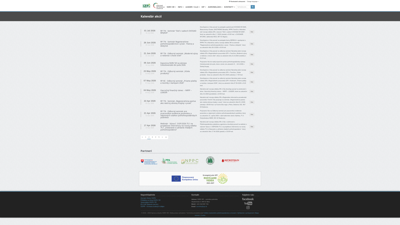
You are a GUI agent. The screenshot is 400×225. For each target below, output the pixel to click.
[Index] (147, 6)
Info (180, 7)
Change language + (253, 1)
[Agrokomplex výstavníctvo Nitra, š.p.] (230, 159)
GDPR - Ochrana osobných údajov (152, 206)
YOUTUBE (248, 203)
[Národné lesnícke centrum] (210, 160)
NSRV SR (171, 7)
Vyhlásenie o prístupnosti (245, 213)
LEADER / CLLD (192, 7)
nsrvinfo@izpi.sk (201, 206)
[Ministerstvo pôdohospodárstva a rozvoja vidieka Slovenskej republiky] (149, 160)
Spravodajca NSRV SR (149, 202)
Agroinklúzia (214, 7)
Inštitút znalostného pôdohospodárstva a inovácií (220, 213)
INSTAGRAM (248, 207)
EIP (203, 7)
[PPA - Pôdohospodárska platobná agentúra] (169, 160)
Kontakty (229, 7)
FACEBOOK (248, 199)
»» (166, 137)
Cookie (203, 215)
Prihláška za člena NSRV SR (151, 200)
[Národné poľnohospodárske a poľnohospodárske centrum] (189, 160)
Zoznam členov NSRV (148, 198)
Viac (252, 32)
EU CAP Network (147, 204)
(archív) (155, 204)
